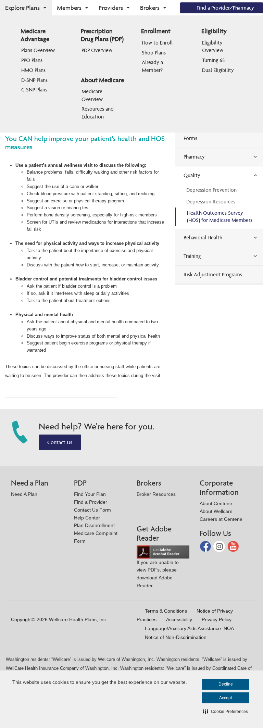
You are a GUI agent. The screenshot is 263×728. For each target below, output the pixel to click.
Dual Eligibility (218, 70)
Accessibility (179, 619)
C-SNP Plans (34, 89)
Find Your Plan (90, 494)
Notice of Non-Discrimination (175, 637)
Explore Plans (22, 8)
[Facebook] (206, 546)
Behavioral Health (203, 237)
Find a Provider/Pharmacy (225, 7)
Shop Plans (154, 52)
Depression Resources (210, 201)
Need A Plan (24, 494)
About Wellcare (216, 511)
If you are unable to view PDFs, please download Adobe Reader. (158, 574)
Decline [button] (225, 684)
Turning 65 (213, 60)
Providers (111, 8)
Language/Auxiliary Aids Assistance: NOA (189, 628)
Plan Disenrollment (94, 525)
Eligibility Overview (213, 46)
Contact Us (59, 442)
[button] (225, 711)
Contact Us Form (92, 510)
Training (192, 256)
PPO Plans (31, 60)
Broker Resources (156, 494)
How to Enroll (157, 42)
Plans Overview (38, 50)
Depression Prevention (211, 190)
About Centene (216, 503)
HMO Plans (33, 70)
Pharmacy (194, 156)
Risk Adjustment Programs (213, 274)
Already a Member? (153, 66)
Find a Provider (90, 502)
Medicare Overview (93, 95)
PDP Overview (97, 50)
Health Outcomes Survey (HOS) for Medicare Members (219, 216)
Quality (192, 175)
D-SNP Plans (34, 80)
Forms (190, 138)
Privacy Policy (216, 619)
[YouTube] (233, 546)
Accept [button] (225, 697)
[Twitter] (219, 546)
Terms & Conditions (166, 611)
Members (69, 8)
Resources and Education (98, 112)
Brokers (150, 8)
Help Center (87, 517)
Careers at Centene (221, 519)
